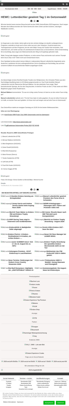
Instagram (8, 387)
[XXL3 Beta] (34, 353)
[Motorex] (34, 303)
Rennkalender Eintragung (43, 381)
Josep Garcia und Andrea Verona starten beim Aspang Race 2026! (23, 205)
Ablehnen (60, 403)
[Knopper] (34, 326)
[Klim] (34, 12)
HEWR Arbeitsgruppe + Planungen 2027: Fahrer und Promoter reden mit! (54, 205)
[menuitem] (67, 4)
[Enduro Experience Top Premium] (34, 300)
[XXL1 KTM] (34, 318)
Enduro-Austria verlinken (43, 385)
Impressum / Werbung (60, 381)
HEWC (59, 9)
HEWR (65, 9)
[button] (31, 21)
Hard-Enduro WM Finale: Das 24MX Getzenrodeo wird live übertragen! (26, 114)
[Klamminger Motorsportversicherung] (34, 333)
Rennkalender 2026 (11, 9)
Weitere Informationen (9, 402)
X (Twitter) (8, 383)
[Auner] (34, 287)
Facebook (8, 381)
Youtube (9, 385)
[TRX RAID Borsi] (34, 336)
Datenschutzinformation (60, 383)
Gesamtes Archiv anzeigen (26, 389)
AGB (60, 387)
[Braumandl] (34, 330)
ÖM (29, 9)
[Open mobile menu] (2, 4)
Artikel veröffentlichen (43, 383)
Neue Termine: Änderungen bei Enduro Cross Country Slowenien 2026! (21, 262)
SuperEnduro (52, 9)
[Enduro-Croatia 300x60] (34, 284)
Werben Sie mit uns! (43, 387)
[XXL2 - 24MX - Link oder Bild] (34, 344)
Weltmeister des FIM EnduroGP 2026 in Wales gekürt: (56, 253)
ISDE (39, 9)
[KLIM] (34, 306)
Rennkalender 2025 (26, 383)
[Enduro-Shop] (35, 309)
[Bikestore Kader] (34, 297)
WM (35, 9)
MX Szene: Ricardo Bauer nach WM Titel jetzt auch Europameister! (54, 214)
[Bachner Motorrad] (34, 281)
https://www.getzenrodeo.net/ (22, 122)
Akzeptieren (49, 403)
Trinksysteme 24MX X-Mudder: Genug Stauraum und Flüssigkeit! (55, 262)
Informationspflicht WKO (60, 385)
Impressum (20, 402)
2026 (26, 381)
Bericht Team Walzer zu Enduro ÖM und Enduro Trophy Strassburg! (22, 214)
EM (32, 9)
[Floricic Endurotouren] (34, 290)
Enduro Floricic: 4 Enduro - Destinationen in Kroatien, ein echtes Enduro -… (19, 236)
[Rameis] (34, 294)
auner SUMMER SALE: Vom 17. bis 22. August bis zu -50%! (22, 244)
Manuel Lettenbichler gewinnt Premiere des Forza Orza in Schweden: (54, 198)
